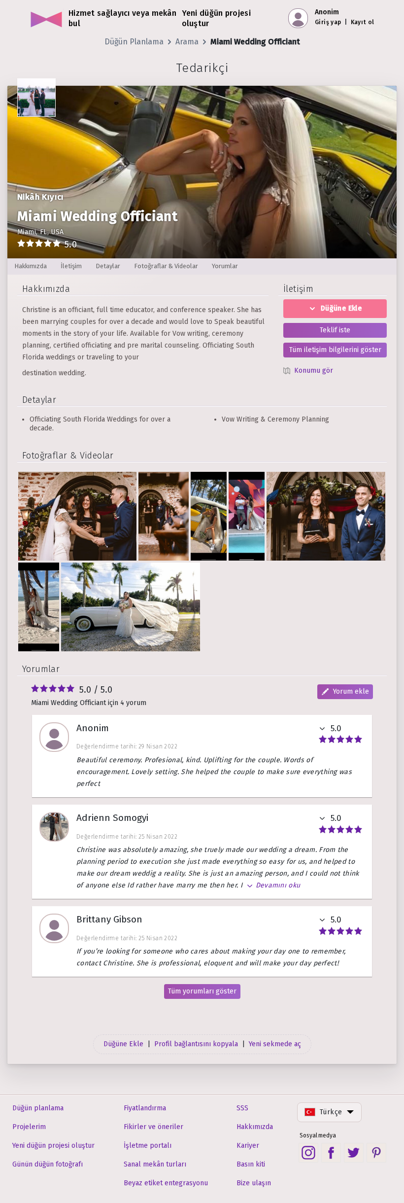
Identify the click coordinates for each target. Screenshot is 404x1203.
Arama (187, 41)
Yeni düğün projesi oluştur (53, 1145)
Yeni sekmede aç (275, 1044)
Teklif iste (335, 330)
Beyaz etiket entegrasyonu (166, 1183)
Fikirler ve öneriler (153, 1127)
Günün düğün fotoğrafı (47, 1164)
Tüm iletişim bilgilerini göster (335, 350)
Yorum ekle (351, 691)
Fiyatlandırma (145, 1108)
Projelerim (29, 1127)
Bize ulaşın (253, 1183)
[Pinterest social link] (376, 1153)
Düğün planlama (38, 1108)
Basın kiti (250, 1164)
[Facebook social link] (331, 1153)
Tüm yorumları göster (202, 991)
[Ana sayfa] (46, 18)
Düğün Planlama (134, 41)
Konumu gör (313, 370)
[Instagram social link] (308, 1153)
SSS (242, 1108)
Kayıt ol (362, 22)
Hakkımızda (254, 1127)
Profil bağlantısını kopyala (196, 1044)
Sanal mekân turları (155, 1164)
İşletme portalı (147, 1145)
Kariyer (247, 1145)
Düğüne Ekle (341, 308)
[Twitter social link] (354, 1153)
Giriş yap (328, 22)
